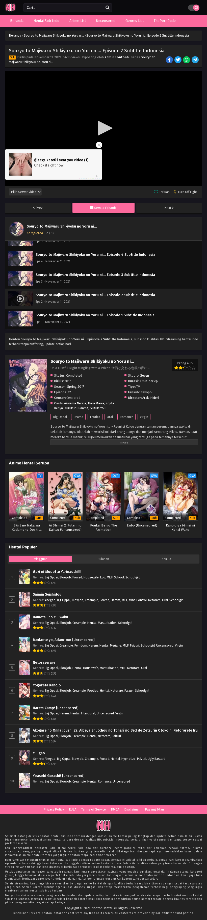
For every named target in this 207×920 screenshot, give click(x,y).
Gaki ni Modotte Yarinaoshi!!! (57, 572)
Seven (144, 375)
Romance (126, 417)
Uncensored (164, 645)
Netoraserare (44, 662)
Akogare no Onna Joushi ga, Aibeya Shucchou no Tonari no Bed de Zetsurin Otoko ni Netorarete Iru (115, 730)
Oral (110, 417)
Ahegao (50, 600)
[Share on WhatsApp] (187, 60)
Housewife (91, 577)
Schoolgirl (132, 577)
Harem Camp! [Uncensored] (56, 708)
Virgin (144, 417)
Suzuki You (98, 408)
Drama (78, 417)
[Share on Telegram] (195, 60)
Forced (77, 577)
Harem (115, 600)
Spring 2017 (75, 386)
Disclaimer (132, 809)
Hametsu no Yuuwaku (50, 617)
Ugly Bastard (156, 759)
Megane (115, 645)
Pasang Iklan (154, 809)
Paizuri (134, 645)
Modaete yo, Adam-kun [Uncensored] (64, 640)
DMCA (115, 809)
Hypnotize (128, 759)
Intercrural (88, 713)
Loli (102, 577)
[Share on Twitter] (178, 60)
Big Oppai (60, 417)
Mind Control (138, 600)
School (119, 577)
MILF (110, 577)
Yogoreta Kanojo (47, 685)
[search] (107, 7)
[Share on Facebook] (170, 60)
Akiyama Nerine (75, 403)
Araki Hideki (150, 398)
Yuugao (39, 753)
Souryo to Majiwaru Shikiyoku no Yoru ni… (62, 226)
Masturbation (107, 623)
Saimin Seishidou (47, 594)
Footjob (92, 690)
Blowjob (65, 577)
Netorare (154, 600)
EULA (72, 809)
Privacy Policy (53, 809)
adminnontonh (117, 57)
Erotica (95, 417)
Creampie (91, 600)
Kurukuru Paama (76, 408)
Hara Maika (96, 403)
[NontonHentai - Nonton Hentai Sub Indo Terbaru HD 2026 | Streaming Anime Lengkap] (10, 11)
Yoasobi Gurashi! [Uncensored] (59, 776)
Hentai (91, 623)
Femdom (80, 645)
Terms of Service (93, 809)
